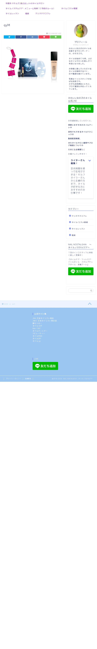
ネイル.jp (37, 341)
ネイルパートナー (40, 331)
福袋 (27, 13)
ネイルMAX (37, 336)
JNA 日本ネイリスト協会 (43, 318)
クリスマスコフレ (43, 13)
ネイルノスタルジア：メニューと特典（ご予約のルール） (30, 8)
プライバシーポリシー (13, 379)
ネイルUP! (37, 338)
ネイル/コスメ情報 (69, 8)
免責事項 (28, 379)
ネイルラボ (37, 326)
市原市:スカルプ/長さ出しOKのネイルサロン (25, 3)
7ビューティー (39, 333)
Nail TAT (37, 328)
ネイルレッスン (12, 13)
